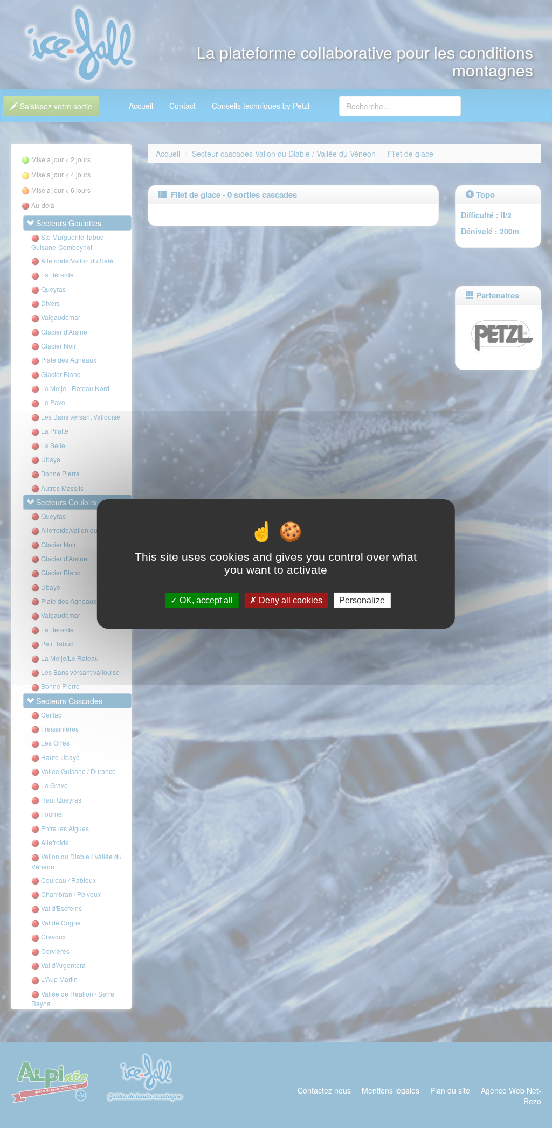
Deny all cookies (289, 600)
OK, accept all (205, 600)
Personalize (362, 600)
